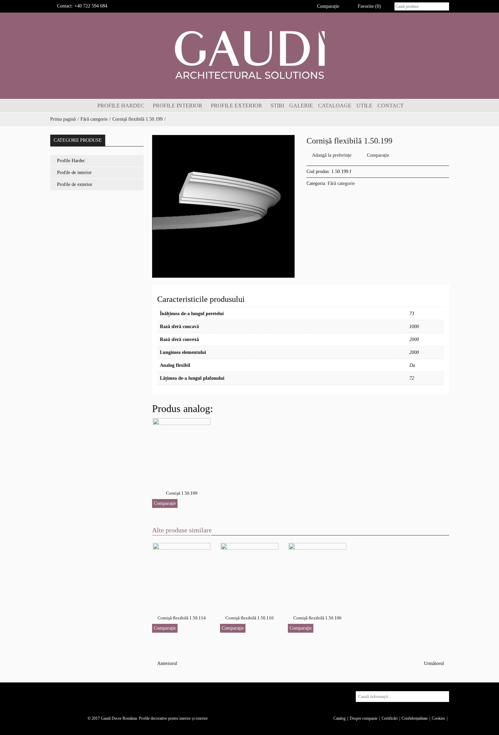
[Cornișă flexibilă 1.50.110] (249, 573)
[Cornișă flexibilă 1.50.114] (181, 573)
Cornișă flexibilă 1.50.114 (182, 617)
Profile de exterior (74, 184)
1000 (414, 326)
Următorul (434, 663)
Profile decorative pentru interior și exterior (173, 718)
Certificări (390, 718)
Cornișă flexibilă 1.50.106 (317, 617)
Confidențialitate (415, 718)
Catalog (339, 718)
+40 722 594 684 (90, 5)
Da (412, 365)
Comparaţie (378, 155)
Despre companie (363, 718)
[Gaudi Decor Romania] (249, 54)
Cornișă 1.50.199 (182, 493)
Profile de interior (74, 172)
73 (411, 313)
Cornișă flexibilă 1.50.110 (249, 617)
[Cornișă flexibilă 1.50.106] (317, 573)
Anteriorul (166, 663)
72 (411, 378)
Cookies (438, 718)
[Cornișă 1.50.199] (181, 448)
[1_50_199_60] (223, 206)
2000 (414, 339)
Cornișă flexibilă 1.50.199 (137, 119)
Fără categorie (94, 119)
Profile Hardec (71, 160)
